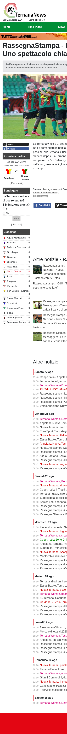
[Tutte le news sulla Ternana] (25, 10)
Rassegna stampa (51, 189)
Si (7, 208)
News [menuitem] (61, 26)
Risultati (17, 224)
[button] (16, 218)
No (7, 213)
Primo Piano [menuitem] (34, 26)
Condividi (44, 205)
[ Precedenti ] (16, 183)
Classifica (10, 231)
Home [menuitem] (6, 26)
